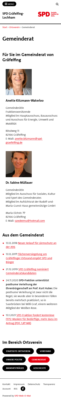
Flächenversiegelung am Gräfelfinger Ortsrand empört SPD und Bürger (29, 258)
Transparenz (49, 384)
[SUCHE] (57, 4)
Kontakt (6, 384)
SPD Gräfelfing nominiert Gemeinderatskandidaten (27, 271)
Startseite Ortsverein (18, 351)
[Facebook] (23, 388)
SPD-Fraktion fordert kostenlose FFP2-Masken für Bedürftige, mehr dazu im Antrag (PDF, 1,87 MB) (31, 319)
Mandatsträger (15, 368)
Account (6, 388)
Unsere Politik (14, 359)
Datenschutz (34, 384)
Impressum (19, 384)
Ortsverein (14, 27)
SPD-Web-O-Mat (22, 395)
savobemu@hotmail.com (30, 220)
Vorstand (45, 351)
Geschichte (39, 368)
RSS (15, 388)
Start (4, 27)
